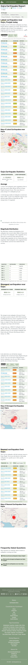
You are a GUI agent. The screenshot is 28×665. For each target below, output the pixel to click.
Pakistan (14, 8)
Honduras (5, 629)
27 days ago (4, 46)
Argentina (12, 625)
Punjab (20, 8)
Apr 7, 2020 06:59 (5, 488)
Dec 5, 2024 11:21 (5, 376)
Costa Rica (6, 627)
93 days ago (4, 73)
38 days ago (4, 49)
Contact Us (14, 653)
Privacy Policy (14, 656)
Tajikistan (13, 632)
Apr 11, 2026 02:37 (5, 93)
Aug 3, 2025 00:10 (5, 396)
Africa (14, 609)
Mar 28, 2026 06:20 (6, 100)
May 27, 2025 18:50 (6, 468)
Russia (8, 632)
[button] (14, 141)
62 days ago (4, 56)
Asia (14, 612)
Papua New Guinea (21, 630)
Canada (17, 625)
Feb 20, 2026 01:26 (6, 113)
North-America (14, 615)
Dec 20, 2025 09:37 (6, 123)
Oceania (14, 617)
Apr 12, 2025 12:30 (5, 393)
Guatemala (22, 627)
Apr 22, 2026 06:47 (6, 86)
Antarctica (14, 610)
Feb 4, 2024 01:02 (5, 484)
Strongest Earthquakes (6, 16)
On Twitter (14, 655)
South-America (14, 619)
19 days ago (4, 43)
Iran (17, 629)
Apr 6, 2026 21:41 (5, 96)
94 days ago (4, 76)
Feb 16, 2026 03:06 (6, 116)
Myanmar (4, 630)
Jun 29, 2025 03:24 (6, 379)
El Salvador (12, 627)
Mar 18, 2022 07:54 (6, 498)
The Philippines (19, 632)
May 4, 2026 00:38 (5, 83)
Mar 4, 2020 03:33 (5, 495)
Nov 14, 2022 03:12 (6, 471)
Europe (14, 614)
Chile (20, 625)
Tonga (19, 634)
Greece (17, 627)
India (9, 629)
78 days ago (4, 63)
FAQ (22, 16)
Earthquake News (14, 602)
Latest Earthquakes (11, 2)
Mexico (23, 629)
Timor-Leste (15, 634)
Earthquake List (4, 8)
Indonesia (13, 629)
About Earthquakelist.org (14, 651)
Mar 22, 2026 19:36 (6, 103)
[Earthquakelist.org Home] (2, 2)
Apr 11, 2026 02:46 (5, 90)
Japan (19, 629)
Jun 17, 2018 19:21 (5, 386)
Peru (6, 632)
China (23, 625)
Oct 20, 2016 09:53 (6, 399)
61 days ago (4, 53)
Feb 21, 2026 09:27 (5, 110)
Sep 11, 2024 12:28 (5, 383)
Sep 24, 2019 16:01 (5, 369)
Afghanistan (6, 625)
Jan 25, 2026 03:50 (6, 120)
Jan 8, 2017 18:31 (5, 481)
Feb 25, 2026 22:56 (6, 106)
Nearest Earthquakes (16, 16)
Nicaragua (9, 630)
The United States (6, 634)
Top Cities (14, 645)
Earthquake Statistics (14, 14)
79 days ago (4, 66)
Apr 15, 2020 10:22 (5, 478)
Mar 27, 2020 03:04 (6, 474)
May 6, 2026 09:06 (5, 79)
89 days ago (4, 69)
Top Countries (14, 644)
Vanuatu (24, 634)
